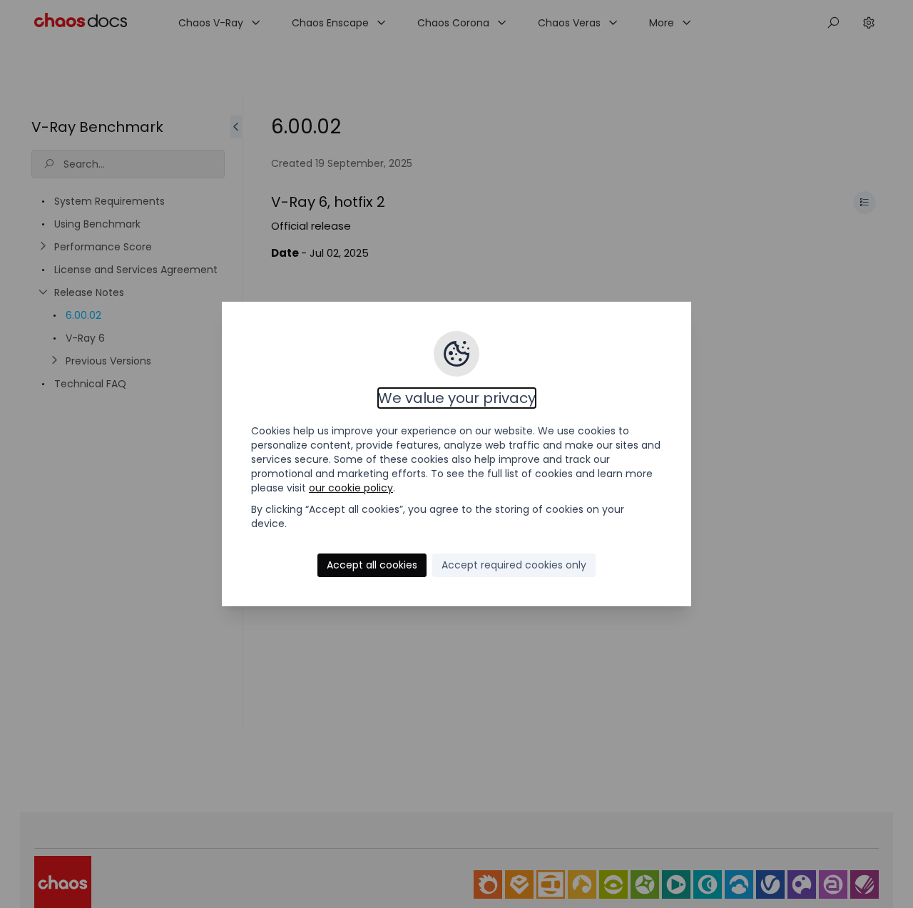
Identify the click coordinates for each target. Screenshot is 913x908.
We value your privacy (457, 398)
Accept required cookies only (514, 565)
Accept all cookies (372, 565)
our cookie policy (351, 488)
